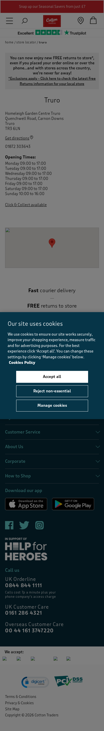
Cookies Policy (22, 362)
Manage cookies (52, 405)
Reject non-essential (52, 391)
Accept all (52, 376)
